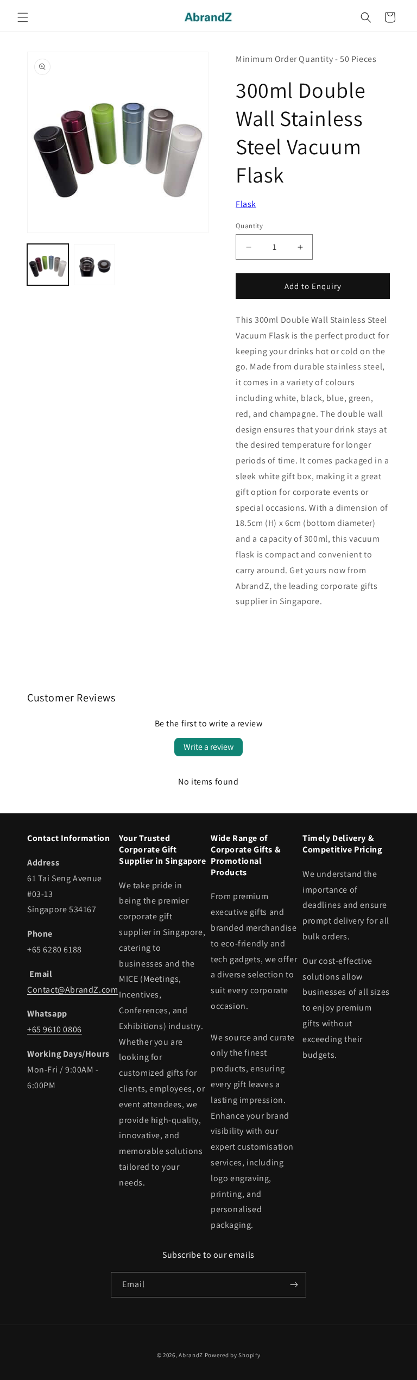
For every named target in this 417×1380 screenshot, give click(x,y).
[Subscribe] (294, 1284)
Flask (246, 204)
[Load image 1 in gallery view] (47, 264)
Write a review (208, 746)
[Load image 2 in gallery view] (94, 264)
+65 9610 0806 (54, 1029)
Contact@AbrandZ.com (72, 989)
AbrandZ (191, 1355)
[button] (23, 17)
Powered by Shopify (233, 1355)
